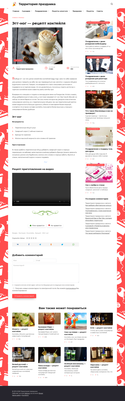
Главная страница (18, 17)
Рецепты (90, 11)
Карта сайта (16, 395)
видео (15, 233)
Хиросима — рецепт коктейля (99, 366)
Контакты (25, 395)
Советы (100, 11)
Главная (16, 11)
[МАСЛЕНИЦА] (99, 107)
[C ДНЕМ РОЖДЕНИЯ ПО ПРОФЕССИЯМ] (99, 38)
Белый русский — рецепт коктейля (20, 365)
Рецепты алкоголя (60, 11)
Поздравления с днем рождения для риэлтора (96, 77)
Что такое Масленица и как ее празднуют (99, 112)
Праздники (77, 11)
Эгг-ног (46, 233)
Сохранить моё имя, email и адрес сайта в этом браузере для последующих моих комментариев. (44, 285)
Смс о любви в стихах (95, 185)
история (23, 233)
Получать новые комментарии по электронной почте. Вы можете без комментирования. (45, 289)
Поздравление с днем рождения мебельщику (95, 42)
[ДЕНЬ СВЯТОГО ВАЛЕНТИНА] (99, 181)
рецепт (38, 233)
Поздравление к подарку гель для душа (98, 150)
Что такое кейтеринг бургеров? (97, 233)
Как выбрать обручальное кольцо (98, 205)
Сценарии (26, 11)
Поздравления (41, 11)
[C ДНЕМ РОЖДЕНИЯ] (99, 145)
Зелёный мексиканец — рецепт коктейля (75, 365)
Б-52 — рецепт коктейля (101, 328)
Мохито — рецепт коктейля (20, 330)
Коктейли (18, 60)
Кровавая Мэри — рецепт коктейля (46, 328)
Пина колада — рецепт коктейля (48, 367)
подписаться (71, 288)
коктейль (31, 233)
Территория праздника (37, 4)
